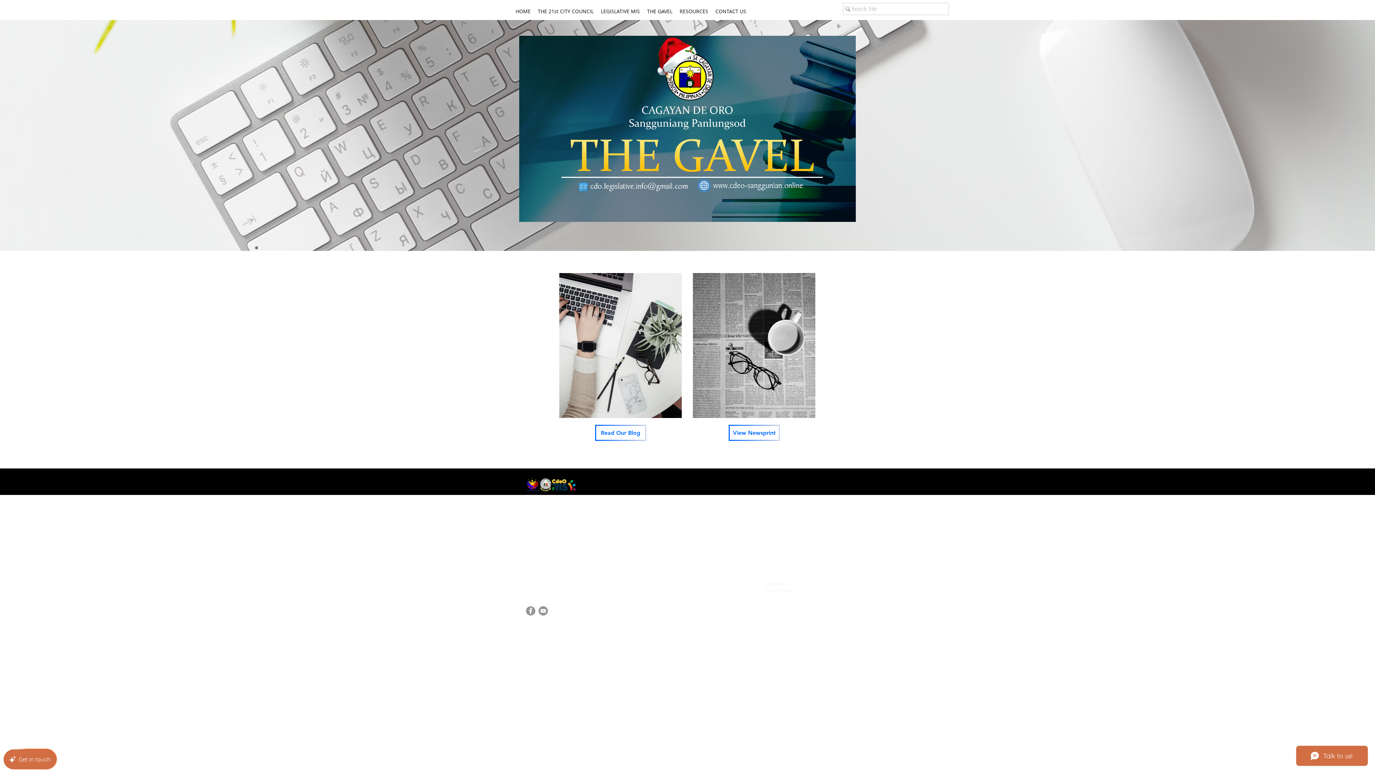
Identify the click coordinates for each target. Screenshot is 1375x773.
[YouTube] (543, 611)
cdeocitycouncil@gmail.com (562, 581)
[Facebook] (530, 611)
